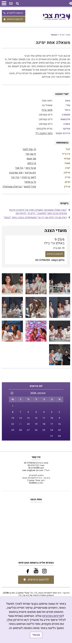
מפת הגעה (36, 499)
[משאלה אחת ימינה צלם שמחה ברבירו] (59, 283)
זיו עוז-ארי (30, 154)
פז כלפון (31, 163)
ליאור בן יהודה (29, 177)
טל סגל (19, 168)
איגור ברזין (47, 110)
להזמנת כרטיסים (55, 254)
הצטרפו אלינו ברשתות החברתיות (36, 563)
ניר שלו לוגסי (29, 149)
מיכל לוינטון (30, 186)
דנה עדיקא (30, 172)
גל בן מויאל (30, 182)
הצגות (54, 34)
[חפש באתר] (17, 3)
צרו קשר (36, 457)
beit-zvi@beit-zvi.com (32, 470)
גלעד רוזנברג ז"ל (43, 133)
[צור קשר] (10, 3)
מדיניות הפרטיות (52, 616)
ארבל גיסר (30, 168)
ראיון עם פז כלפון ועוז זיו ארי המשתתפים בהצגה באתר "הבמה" (35, 217)
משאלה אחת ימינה (53, 43)
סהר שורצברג (16, 172)
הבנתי (36, 635)
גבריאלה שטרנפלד (12, 186)
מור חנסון (31, 158)
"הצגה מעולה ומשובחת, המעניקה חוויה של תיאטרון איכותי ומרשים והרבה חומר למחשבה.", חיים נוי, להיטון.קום (38, 211)
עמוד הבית (65, 34)
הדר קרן (15, 177)
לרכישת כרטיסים (15, 19)
